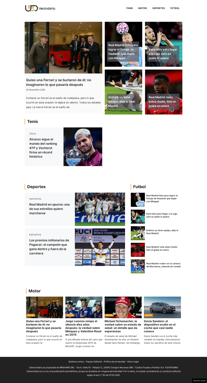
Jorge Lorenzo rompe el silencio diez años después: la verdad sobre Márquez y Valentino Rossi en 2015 (83, 327)
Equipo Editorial (94, 361)
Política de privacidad (114, 361)
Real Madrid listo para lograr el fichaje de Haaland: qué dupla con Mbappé (123, 51)
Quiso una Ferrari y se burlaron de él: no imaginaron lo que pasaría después (43, 326)
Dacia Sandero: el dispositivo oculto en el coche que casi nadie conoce (159, 326)
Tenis (129, 8)
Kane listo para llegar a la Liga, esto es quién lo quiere (163, 54)
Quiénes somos (76, 361)
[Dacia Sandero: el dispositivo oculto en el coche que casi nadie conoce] (162, 307)
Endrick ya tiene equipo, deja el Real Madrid (121, 102)
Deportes (159, 8)
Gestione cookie (199, 381)
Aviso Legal (133, 361)
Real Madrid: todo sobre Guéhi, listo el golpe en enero (162, 102)
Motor (142, 8)
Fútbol (175, 8)
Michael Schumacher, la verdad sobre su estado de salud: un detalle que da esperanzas (123, 326)
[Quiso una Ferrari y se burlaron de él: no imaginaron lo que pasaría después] (44, 307)
